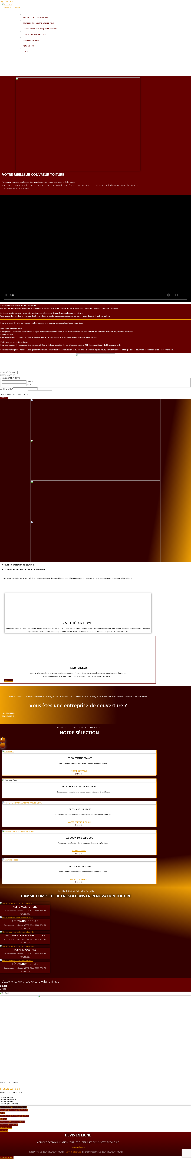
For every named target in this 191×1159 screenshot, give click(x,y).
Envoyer (4, 398)
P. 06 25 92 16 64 (10, 1088)
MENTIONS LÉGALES (73, 1152)
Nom (29, 384)
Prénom (30, 381)
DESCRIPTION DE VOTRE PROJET (14, 394)
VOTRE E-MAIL (6, 389)
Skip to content (6, 1)
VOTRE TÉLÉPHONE (8, 372)
